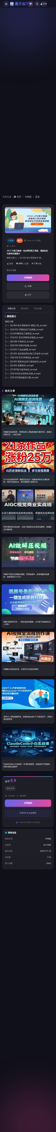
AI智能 (28, 197)
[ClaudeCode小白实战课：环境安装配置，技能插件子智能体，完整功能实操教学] (28, 742)
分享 (29, 295)
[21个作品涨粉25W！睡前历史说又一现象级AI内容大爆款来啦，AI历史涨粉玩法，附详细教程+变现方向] (28, 457)
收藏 (30, 286)
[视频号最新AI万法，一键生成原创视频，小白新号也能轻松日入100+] (28, 599)
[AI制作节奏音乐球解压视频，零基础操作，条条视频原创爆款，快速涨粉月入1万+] (28, 552)
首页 (19, 197)
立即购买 (28, 278)
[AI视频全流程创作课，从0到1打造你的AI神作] (28, 647)
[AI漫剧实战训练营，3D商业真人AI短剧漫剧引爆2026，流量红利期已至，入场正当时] (28, 410)
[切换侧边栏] (6, 3)
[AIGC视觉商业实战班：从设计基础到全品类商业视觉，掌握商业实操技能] (28, 505)
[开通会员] (30, 3)
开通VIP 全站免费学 (28, 813)
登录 (44, 4)
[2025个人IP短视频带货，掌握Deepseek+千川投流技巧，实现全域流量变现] (28, 694)
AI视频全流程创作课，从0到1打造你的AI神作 (21, 669)
